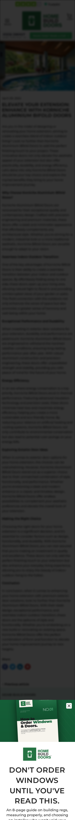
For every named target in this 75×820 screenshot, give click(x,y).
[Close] (69, 706)
